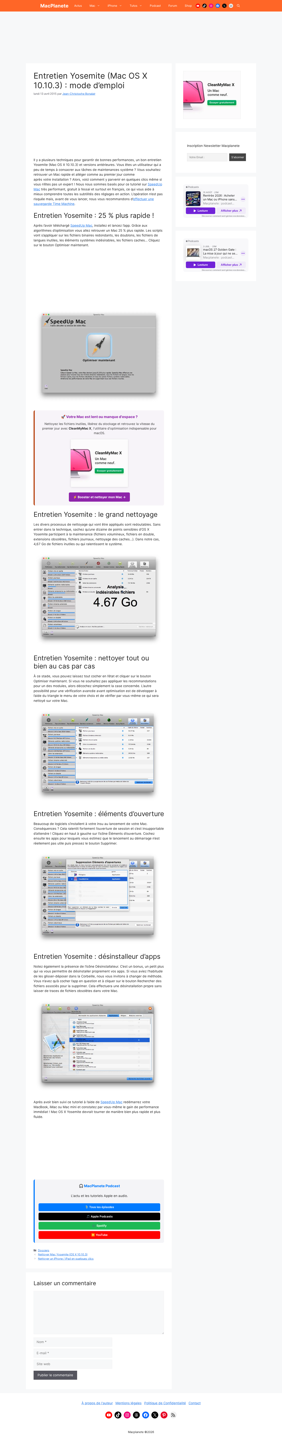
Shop (188, 5)
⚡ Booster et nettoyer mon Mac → (99, 497)
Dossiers (43, 1250)
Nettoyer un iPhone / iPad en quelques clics (66, 1258)
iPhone (112, 5)
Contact (195, 1403)
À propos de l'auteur (97, 1403)
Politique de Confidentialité (165, 1403)
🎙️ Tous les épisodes (99, 1207)
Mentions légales (128, 1403)
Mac (92, 5)
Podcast (155, 5)
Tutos (133, 5)
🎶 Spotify (99, 1225)
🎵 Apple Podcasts (99, 1216)
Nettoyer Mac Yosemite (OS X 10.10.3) (62, 1254)
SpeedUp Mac (81, 225)
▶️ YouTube (99, 1235)
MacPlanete (54, 6)
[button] (238, 6)
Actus (78, 5)
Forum (172, 5)
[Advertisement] (141, 35)
